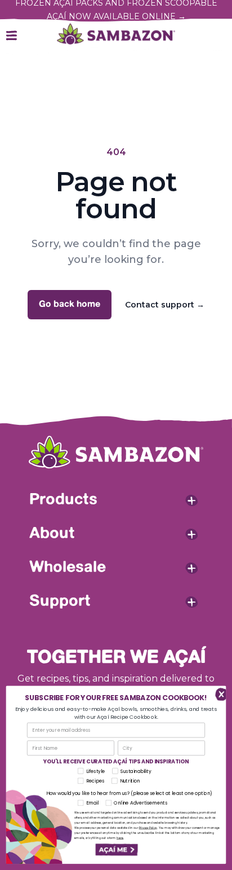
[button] (116, 850)
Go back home (69, 304)
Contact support (164, 305)
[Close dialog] (218, 693)
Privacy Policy (148, 828)
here (120, 838)
